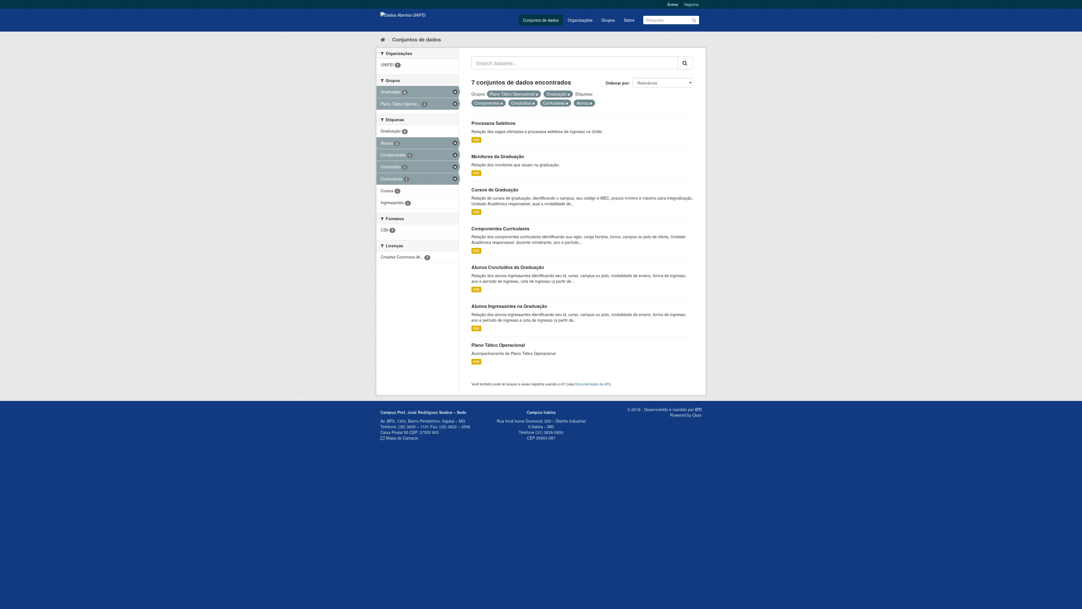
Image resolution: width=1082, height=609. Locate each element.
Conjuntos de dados (541, 20)
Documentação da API (592, 383)
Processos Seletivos (493, 123)
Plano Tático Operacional (498, 345)
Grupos (608, 20)
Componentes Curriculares (500, 228)
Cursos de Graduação (494, 189)
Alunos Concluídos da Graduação (507, 267)
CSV (476, 140)
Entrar (673, 4)
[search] (685, 62)
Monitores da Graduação (497, 156)
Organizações (580, 20)
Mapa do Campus (402, 438)
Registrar (691, 4)
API (563, 383)
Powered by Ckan (686, 415)
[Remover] (537, 94)
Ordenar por (617, 83)
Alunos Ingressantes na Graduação (509, 306)
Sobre (629, 20)
